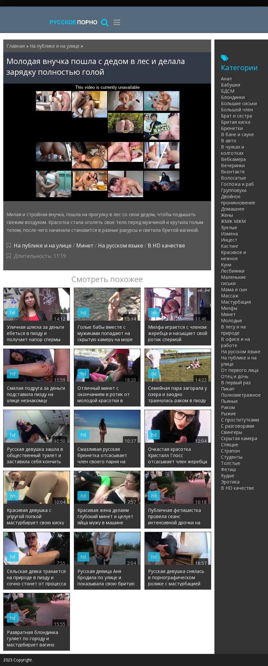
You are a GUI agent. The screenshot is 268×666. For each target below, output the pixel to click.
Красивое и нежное (233, 255)
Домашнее (232, 209)
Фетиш (228, 469)
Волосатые (233, 178)
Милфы (229, 308)
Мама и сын (234, 289)
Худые (227, 475)
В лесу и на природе (233, 330)
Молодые (231, 320)
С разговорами (237, 426)
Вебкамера (233, 159)
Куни (226, 265)
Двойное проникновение (238, 199)
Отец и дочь (234, 376)
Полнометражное (241, 395)
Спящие (229, 444)
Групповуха (233, 190)
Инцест (229, 240)
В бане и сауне (237, 134)
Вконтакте (233, 171)
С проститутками (240, 420)
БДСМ (227, 91)
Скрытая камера (239, 438)
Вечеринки (233, 165)
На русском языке (120, 245)
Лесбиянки (232, 271)
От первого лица (240, 370)
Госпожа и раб (237, 184)
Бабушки (230, 85)
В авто (228, 140)
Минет (84, 245)
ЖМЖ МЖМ (233, 221)
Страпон (230, 451)
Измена (229, 233)
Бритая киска (235, 122)
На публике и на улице (43, 245)
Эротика (230, 482)
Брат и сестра (236, 116)
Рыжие (228, 413)
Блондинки (233, 97)
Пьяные (229, 401)
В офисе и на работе (235, 342)
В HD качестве (166, 245)
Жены (227, 215)
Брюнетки (232, 128)
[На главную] (73, 22)
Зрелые (229, 227)
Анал (226, 78)
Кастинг (230, 246)
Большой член (237, 109)
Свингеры (231, 432)
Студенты (232, 457)
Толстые (230, 463)
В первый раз (236, 382)
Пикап (227, 389)
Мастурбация (236, 302)
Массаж (230, 296)
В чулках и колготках (232, 150)
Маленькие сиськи (233, 280)
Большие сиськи (239, 103)
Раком (228, 407)
